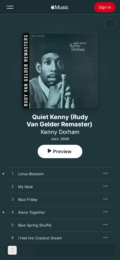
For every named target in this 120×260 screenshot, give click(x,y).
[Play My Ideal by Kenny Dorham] (12, 186)
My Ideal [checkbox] (25, 186)
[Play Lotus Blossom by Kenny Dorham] (12, 173)
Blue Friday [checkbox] (27, 199)
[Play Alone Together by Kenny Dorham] (12, 212)
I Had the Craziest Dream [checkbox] (40, 238)
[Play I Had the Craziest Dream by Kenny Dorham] (12, 237)
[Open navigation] (10, 7)
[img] (59, 7)
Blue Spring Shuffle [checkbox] (35, 225)
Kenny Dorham (60, 132)
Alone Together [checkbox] (31, 212)
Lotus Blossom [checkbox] (31, 174)
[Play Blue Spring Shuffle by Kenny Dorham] (12, 225)
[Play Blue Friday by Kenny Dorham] (12, 199)
